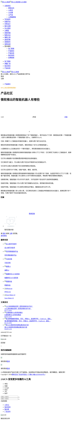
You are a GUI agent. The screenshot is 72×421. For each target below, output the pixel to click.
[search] (19, 397)
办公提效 (7, 28)
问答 (66, 117)
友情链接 (11, 57)
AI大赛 (10, 12)
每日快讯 (11, 55)
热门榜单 (11, 48)
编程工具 (7, 37)
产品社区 (11, 53)
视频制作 (7, 42)
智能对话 (7, 35)
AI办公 (6, 405)
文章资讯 (7, 6)
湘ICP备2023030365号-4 (37, 374)
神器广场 (7, 63)
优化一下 (27, 374)
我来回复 (32, 213)
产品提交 (11, 51)
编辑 (9, 350)
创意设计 (7, 24)
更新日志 (11, 8)
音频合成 (7, 44)
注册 (10, 233)
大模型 (6, 30)
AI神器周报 (12, 17)
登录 (4, 233)
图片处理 (7, 26)
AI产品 (10, 15)
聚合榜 (6, 409)
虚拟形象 (7, 39)
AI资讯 (10, 10)
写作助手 (7, 19)
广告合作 (21, 374)
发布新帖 (4, 235)
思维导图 (7, 33)
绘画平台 (7, 21)
